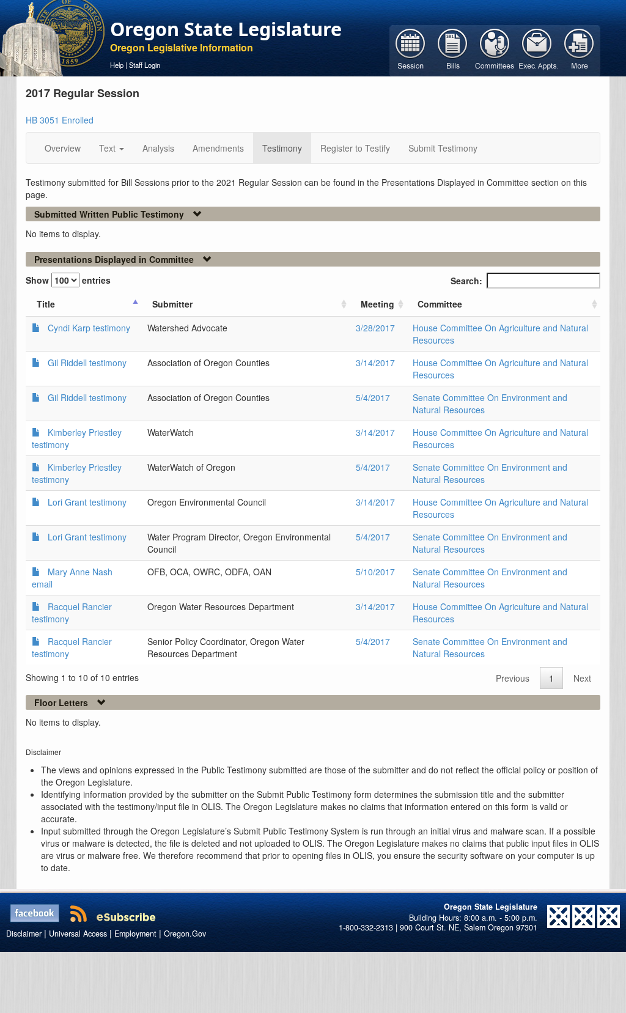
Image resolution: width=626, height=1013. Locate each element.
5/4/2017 (373, 397)
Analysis (158, 148)
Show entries (68, 280)
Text (108, 148)
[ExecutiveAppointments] (537, 49)
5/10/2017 (375, 571)
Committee (440, 304)
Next (582, 678)
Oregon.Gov (185, 933)
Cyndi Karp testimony (89, 328)
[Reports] (579, 49)
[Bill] (453, 49)
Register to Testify (355, 148)
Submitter (172, 304)
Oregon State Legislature (226, 29)
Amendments (218, 148)
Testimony (282, 148)
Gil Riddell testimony (87, 362)
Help (116, 65)
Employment (135, 933)
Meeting (377, 304)
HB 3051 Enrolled (60, 120)
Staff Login (144, 65)
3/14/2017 (375, 362)
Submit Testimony (442, 148)
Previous (512, 678)
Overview (63, 148)
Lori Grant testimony (87, 502)
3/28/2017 (375, 328)
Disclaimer (24, 933)
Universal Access (78, 933)
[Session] (410, 49)
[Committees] (495, 49)
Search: (466, 280)
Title (46, 304)
